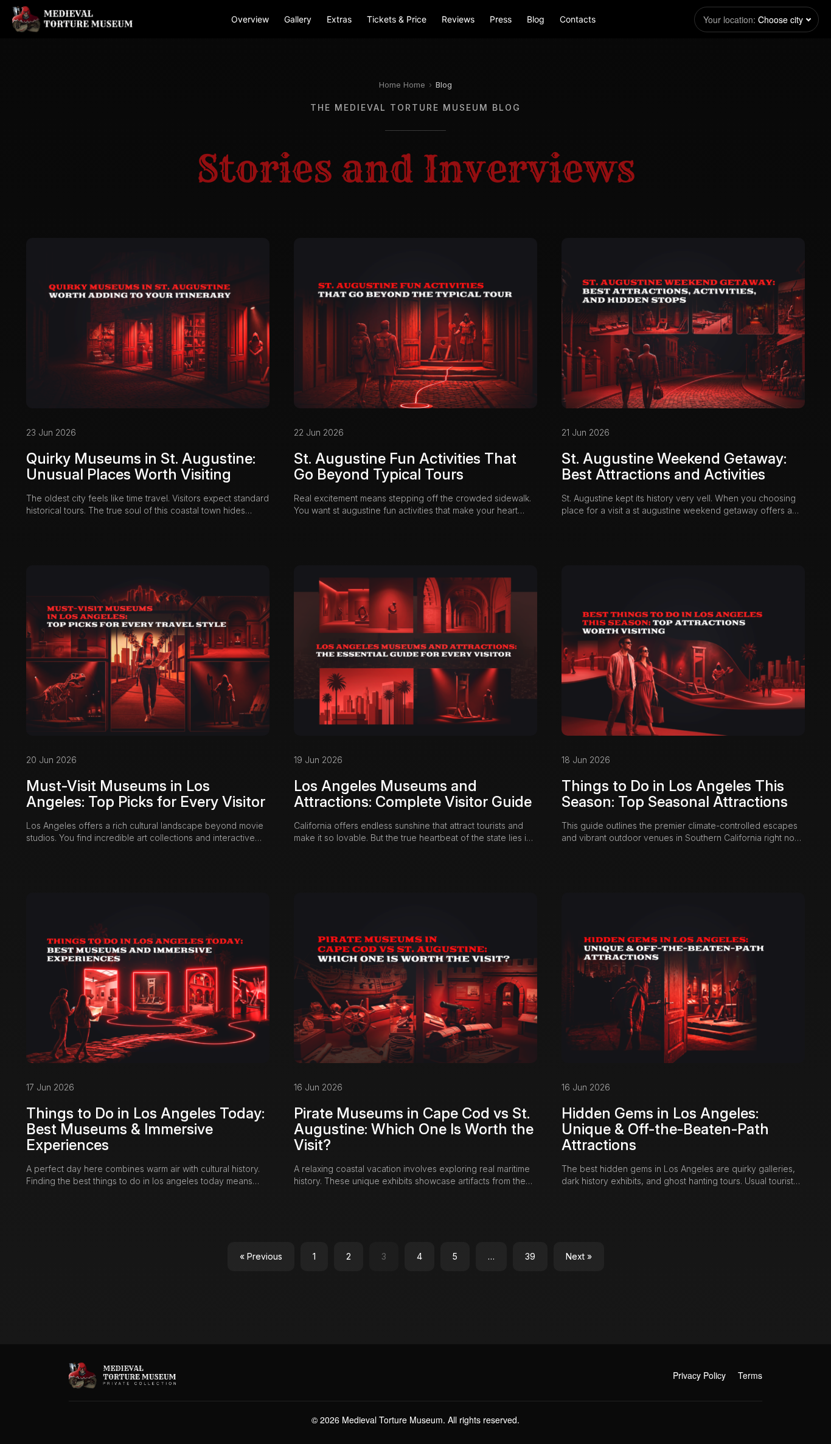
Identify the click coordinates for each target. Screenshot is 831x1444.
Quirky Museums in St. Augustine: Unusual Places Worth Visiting (141, 466)
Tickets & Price (396, 19)
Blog (535, 19)
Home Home (402, 84)
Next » (579, 1256)
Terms (750, 1375)
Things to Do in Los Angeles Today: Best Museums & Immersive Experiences (145, 1129)
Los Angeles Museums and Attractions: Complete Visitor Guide (413, 794)
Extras (339, 19)
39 (530, 1256)
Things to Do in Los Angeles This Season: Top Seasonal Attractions (675, 794)
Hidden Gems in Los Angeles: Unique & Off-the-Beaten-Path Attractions (665, 1129)
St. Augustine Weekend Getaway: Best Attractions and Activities (674, 466)
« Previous (261, 1256)
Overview (250, 19)
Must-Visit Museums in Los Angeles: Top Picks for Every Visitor (145, 794)
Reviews (458, 19)
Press (501, 19)
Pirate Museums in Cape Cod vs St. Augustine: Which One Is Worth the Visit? (414, 1129)
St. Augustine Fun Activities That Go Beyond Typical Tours (405, 466)
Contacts (578, 19)
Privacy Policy (699, 1375)
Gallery (297, 19)
